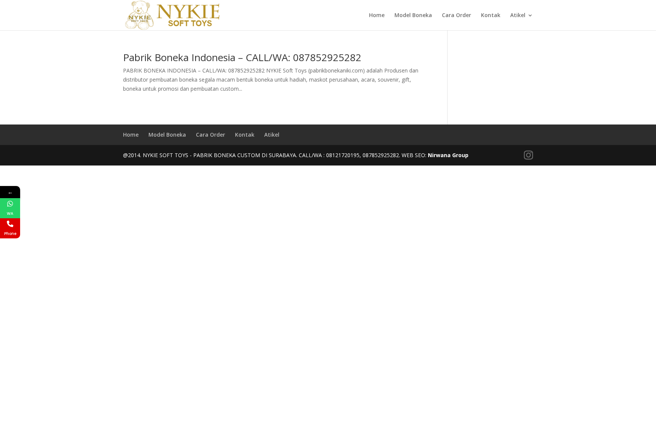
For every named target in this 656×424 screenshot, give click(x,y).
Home (377, 16)
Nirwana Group (448, 155)
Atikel (517, 16)
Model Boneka (413, 16)
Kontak (490, 16)
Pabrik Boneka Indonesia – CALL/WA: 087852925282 (242, 57)
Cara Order (456, 16)
